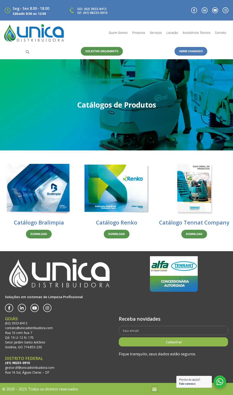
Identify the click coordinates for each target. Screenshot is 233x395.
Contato (220, 32)
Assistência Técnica (196, 32)
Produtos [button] (138, 32)
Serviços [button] (156, 32)
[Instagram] (225, 10)
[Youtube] (215, 10)
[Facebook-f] (194, 10)
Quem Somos (118, 32)
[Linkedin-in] (205, 10)
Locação (172, 32)
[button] (27, 52)
